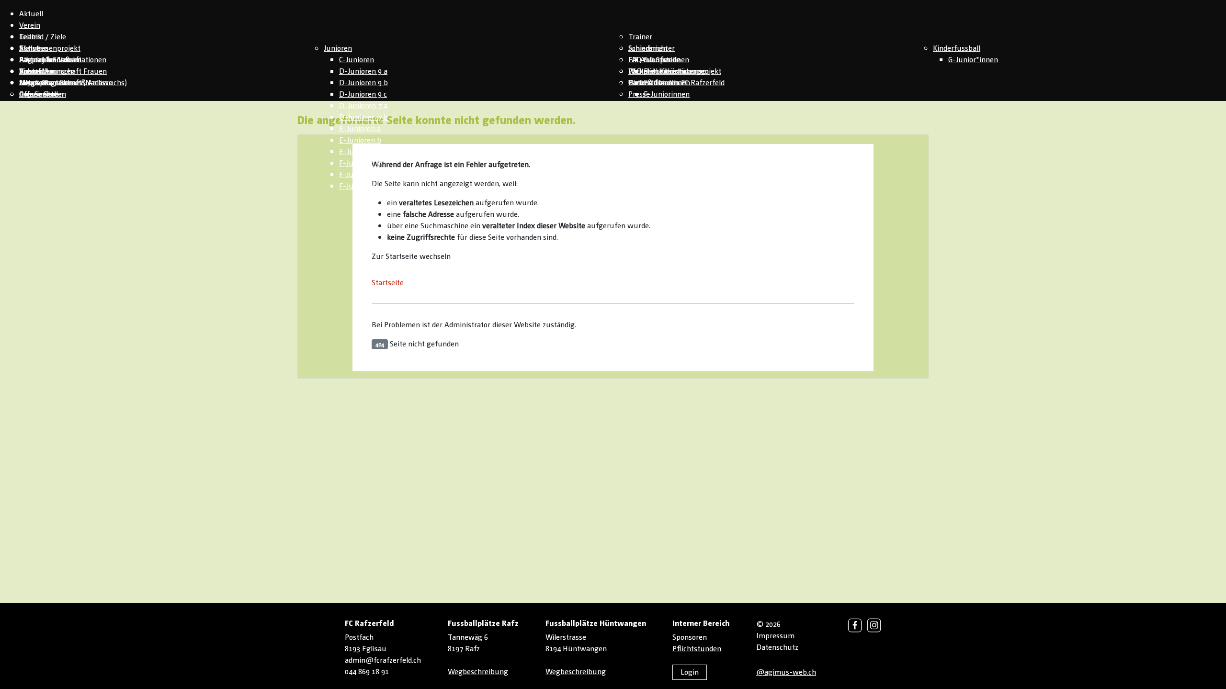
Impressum (775, 635)
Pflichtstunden (696, 648)
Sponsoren (689, 637)
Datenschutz (777, 647)
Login (690, 672)
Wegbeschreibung (478, 671)
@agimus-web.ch (786, 672)
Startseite (388, 282)
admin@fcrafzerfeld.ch (383, 660)
